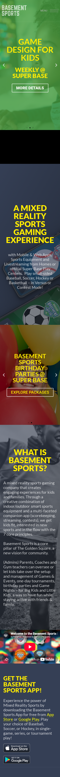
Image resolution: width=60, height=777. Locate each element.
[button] (4, 65)
